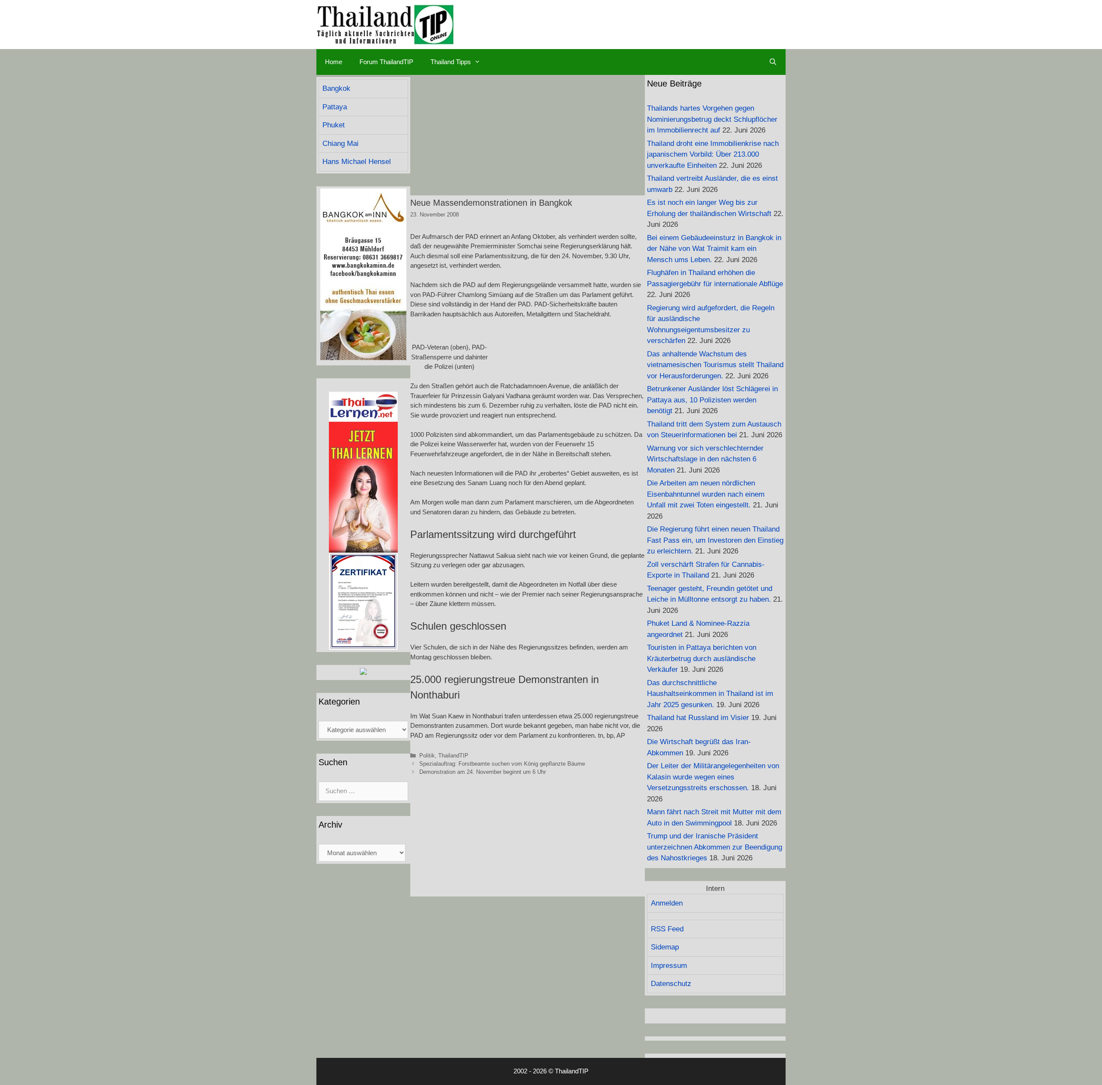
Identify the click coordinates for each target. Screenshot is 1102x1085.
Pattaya (334, 107)
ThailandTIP (453, 755)
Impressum (669, 965)
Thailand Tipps (450, 61)
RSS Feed (667, 929)
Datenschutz (671, 984)
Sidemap (665, 947)
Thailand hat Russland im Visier (698, 718)
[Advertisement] (527, 135)
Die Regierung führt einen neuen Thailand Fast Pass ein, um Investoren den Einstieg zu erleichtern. (715, 540)
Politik (427, 755)
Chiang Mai (340, 143)
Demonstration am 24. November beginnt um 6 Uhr (482, 772)
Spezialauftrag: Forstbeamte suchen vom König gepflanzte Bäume (502, 763)
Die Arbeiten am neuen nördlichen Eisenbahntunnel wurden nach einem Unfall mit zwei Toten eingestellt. (706, 494)
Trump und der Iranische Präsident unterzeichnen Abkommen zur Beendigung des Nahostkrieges (714, 847)
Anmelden (667, 903)
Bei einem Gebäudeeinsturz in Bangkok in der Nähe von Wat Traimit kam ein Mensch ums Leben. (714, 249)
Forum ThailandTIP (386, 61)
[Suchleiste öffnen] (773, 62)
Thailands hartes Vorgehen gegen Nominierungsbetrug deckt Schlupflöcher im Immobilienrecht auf (712, 119)
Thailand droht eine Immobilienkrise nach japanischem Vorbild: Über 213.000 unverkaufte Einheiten (713, 154)
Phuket (333, 125)
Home (333, 61)
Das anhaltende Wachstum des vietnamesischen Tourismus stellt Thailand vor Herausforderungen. (715, 365)
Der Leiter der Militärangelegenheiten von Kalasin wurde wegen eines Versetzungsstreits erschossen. (713, 777)
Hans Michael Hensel (356, 162)
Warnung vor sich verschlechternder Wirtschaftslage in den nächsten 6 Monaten (705, 459)
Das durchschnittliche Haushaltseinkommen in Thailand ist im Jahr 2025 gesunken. (710, 694)
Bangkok (336, 88)
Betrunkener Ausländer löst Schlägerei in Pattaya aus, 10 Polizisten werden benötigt (712, 400)
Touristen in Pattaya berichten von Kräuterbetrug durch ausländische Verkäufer (701, 658)
